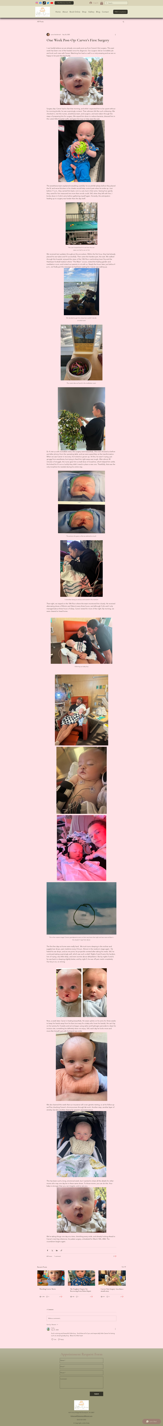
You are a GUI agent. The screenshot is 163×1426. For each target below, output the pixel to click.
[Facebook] (40, 3)
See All (124, 1267)
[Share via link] (61, 1250)
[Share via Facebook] (47, 1250)
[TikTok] (44, 3)
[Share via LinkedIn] (57, 1250)
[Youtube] (51, 3)
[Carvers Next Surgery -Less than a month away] (112, 1278)
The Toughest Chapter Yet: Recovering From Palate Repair (80, 1290)
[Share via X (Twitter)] (52, 1250)
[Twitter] (48, 3)
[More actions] (115, 34)
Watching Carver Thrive (48, 1289)
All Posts (40, 22)
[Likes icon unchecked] (52, 1339)
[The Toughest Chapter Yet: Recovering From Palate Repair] (81, 1278)
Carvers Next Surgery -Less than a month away (112, 1290)
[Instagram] (36, 3)
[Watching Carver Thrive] (51, 1278)
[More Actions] (115, 1329)
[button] (101, 3)
